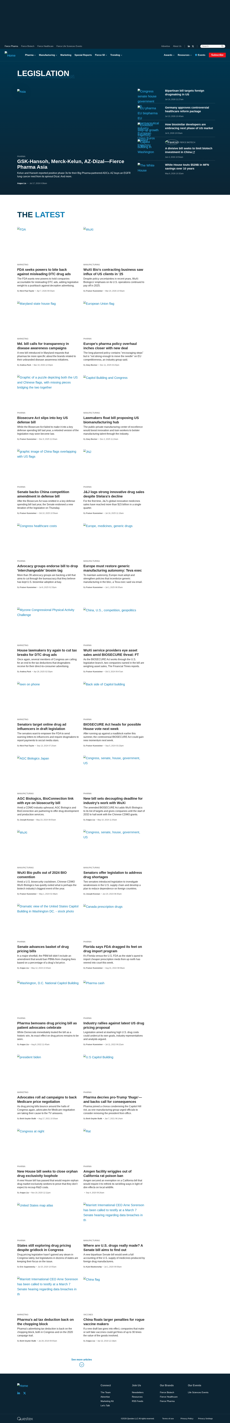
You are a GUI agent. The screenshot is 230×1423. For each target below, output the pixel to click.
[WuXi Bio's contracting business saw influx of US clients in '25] (88, 229)
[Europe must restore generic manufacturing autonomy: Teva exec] (108, 525)
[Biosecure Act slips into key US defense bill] (48, 382)
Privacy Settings (205, 1419)
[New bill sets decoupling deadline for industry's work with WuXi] (114, 761)
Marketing (65, 55)
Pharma (29, 55)
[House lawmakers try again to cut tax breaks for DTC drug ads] (48, 612)
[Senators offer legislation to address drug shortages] (114, 835)
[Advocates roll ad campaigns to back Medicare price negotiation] (29, 1057)
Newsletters (137, 1392)
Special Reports (83, 55)
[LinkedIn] (189, 46)
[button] (81, 1363)
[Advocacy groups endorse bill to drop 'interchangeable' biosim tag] (37, 525)
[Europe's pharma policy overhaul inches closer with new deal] (98, 303)
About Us (177, 46)
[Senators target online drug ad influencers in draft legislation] (28, 684)
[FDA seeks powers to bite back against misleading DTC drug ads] (21, 229)
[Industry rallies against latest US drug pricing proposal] (93, 983)
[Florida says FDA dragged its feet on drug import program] (103, 906)
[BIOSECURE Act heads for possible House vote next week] (104, 684)
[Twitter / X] (193, 46)
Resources (183, 55)
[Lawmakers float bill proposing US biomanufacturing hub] (105, 377)
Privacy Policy (187, 1419)
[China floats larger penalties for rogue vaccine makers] (91, 1279)
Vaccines (88, 1315)
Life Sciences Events (198, 1392)
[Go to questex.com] (25, 1418)
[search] (222, 46)
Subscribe (217, 55)
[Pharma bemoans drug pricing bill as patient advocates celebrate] (48, 983)
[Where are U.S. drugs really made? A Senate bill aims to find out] (114, 1213)
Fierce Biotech (27, 46)
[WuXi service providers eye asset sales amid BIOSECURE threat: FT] (109, 610)
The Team (106, 1392)
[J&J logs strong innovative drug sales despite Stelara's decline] (87, 451)
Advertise (165, 46)
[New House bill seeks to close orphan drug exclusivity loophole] (30, 1131)
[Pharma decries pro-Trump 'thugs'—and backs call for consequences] (98, 1057)
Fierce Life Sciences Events (69, 46)
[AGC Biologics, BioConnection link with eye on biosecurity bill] (33, 758)
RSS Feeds (137, 1401)
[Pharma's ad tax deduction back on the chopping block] (48, 1287)
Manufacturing (47, 55)
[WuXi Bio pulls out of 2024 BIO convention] (22, 832)
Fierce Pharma (11, 46)
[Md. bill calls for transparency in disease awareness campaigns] (36, 303)
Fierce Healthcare (45, 46)
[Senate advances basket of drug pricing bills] (48, 909)
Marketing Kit (107, 1401)
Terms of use (168, 1419)
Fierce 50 (100, 55)
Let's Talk (105, 1405)
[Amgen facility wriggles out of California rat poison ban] (87, 1131)
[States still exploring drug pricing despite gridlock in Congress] (35, 1205)
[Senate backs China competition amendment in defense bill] (48, 454)
